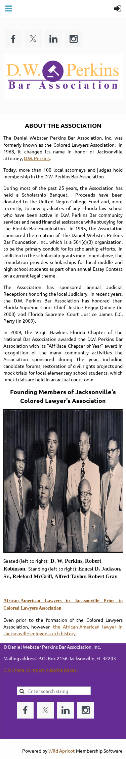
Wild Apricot (61, 751)
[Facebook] (13, 38)
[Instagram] (73, 38)
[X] (33, 38)
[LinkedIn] (53, 38)
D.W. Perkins (37, 158)
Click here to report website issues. (40, 670)
